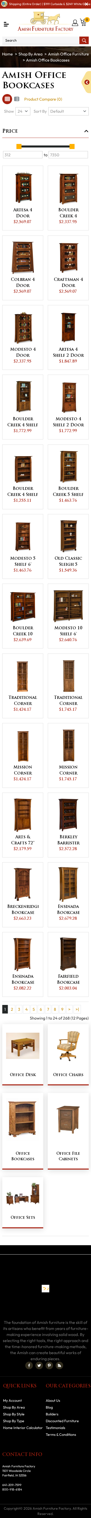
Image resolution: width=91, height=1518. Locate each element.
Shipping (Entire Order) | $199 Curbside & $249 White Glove (49, 4)
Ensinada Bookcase (22, 980)
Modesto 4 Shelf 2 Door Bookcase (68, 422)
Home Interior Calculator (23, 1427)
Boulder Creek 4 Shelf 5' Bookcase (22, 492)
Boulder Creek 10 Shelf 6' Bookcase (22, 631)
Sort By (40, 111)
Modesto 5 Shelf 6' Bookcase (23, 562)
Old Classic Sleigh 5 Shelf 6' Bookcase (68, 562)
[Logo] (45, 23)
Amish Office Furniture (68, 53)
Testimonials (55, 1427)
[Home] (7, 53)
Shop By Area (30, 53)
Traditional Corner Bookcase (22, 701)
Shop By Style (14, 1414)
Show (9, 111)
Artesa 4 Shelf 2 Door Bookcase (68, 353)
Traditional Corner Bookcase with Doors (68, 701)
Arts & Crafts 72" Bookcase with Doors (23, 840)
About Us (53, 1400)
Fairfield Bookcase (68, 980)
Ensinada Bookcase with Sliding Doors (68, 910)
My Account (12, 1400)
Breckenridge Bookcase (22, 910)
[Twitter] (39, 1365)
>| (77, 1009)
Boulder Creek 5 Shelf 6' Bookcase (68, 492)
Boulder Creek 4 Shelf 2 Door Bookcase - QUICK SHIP (22, 422)
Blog (49, 1407)
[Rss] (59, 1365)
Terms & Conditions (61, 1434)
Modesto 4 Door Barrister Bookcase (23, 353)
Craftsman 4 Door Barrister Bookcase (68, 283)
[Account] (75, 22)
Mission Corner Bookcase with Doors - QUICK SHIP (68, 771)
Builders (52, 1414)
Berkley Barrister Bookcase (68, 840)
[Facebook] (29, 1365)
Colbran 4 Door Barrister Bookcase (23, 283)
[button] (6, 24)
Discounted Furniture (62, 1421)
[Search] (84, 40)
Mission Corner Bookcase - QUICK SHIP (23, 771)
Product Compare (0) (43, 99)
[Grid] (7, 99)
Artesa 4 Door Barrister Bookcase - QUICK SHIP (23, 213)
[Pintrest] (49, 1365)
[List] (16, 99)
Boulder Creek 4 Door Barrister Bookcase (68, 213)
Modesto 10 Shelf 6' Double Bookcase (68, 631)
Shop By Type (13, 1421)
